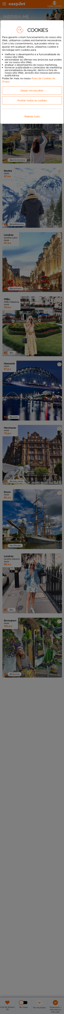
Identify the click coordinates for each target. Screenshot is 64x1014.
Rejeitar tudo (32, 116)
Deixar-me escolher (32, 90)
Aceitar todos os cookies (32, 100)
